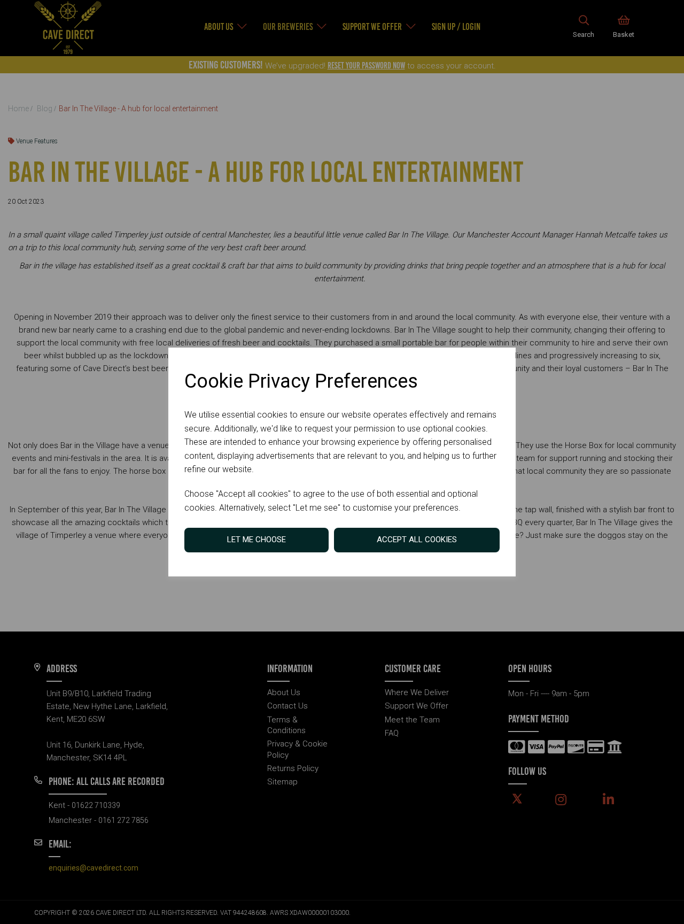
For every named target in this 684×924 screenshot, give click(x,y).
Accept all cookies (417, 539)
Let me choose (256, 539)
